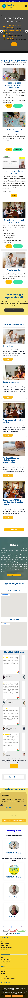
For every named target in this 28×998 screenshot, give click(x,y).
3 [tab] (12, 815)
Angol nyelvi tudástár (6, 976)
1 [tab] (10, 815)
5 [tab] (15, 815)
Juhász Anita (6, 795)
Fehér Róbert (14, 897)
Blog (2, 957)
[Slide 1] (11, 52)
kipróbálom (14, 310)
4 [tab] (14, 815)
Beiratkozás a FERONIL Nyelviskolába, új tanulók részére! (13, 502)
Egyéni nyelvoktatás (11, 382)
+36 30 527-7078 (20, 1)
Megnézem (7, 807)
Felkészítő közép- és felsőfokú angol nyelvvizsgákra (11, 460)
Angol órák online (5, 945)
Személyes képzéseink (6, 947)
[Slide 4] (17, 52)
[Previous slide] (1, 31)
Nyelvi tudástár (5, 943)
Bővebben (8, 359)
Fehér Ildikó (14, 917)
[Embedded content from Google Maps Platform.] (14, 605)
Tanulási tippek (5, 962)
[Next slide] (26, 31)
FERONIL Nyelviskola (14, 853)
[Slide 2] (13, 52)
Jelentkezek (14, 529)
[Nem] (26, 991)
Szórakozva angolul (6, 959)
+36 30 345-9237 (10, 1)
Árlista (3, 973)
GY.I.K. (3, 975)
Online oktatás (8, 346)
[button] (22, 6)
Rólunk (3, 971)
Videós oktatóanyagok (6, 941)
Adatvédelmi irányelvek (18, 995)
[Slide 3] (15, 52)
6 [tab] (16, 815)
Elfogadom (8, 995)
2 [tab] (11, 815)
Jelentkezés (4, 949)
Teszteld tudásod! (5, 961)
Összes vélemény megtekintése (14, 820)
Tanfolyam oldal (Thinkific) (8, 978)
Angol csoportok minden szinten (13, 421)
